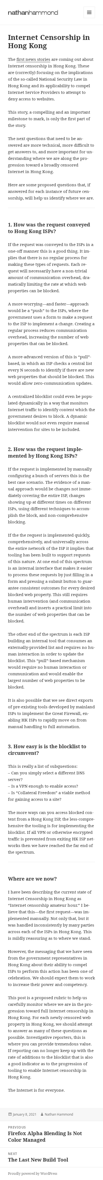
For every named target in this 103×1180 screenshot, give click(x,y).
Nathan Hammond (59, 1114)
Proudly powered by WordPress (32, 1173)
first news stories (33, 59)
